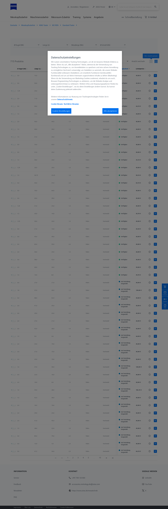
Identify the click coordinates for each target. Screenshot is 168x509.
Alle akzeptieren (110, 111)
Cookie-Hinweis (57, 104)
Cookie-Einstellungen (61, 111)
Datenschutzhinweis (64, 99)
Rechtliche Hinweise (71, 104)
